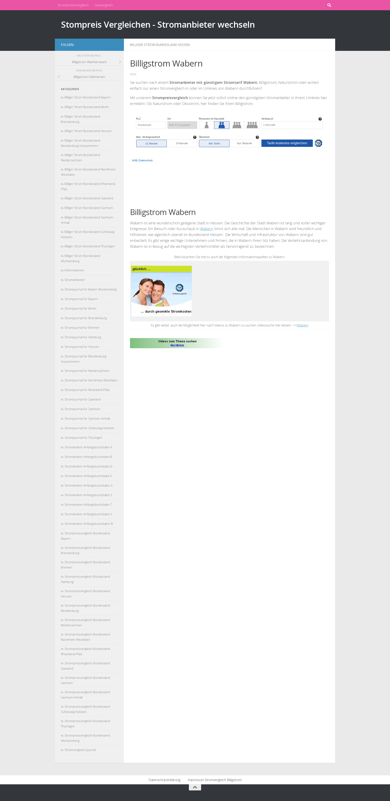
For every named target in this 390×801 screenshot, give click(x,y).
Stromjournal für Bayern (81, 299)
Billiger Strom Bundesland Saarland (89, 198)
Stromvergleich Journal (80, 750)
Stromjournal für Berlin (80, 308)
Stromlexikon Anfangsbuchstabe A (88, 447)
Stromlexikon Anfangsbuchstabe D (88, 466)
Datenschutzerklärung (164, 780)
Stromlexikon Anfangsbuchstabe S (88, 495)
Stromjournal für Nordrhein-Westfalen (91, 380)
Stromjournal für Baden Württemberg (91, 289)
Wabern (206, 228)
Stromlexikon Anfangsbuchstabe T (88, 504)
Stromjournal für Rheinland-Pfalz (87, 390)
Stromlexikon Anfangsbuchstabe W (89, 524)
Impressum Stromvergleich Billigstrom (215, 780)
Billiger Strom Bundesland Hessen (160, 45)
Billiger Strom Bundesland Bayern (88, 97)
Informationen (74, 270)
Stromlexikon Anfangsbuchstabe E (88, 476)
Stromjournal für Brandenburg (86, 318)
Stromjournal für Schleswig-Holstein (89, 428)
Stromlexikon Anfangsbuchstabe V (88, 514)
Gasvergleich (103, 5)
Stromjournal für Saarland (83, 399)
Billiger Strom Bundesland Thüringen (90, 246)
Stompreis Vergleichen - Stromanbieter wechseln (158, 24)
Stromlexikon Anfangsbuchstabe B (88, 457)
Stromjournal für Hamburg (83, 337)
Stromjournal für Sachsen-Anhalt (87, 418)
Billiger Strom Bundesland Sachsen (89, 208)
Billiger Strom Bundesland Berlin (87, 107)
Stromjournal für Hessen (82, 347)
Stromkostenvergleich (73, 5)
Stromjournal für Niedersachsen (87, 371)
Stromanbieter (75, 280)
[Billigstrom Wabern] (177, 342)
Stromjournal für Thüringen (83, 437)
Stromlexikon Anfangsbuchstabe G (89, 485)
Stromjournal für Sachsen (82, 409)
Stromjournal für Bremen (82, 327)
